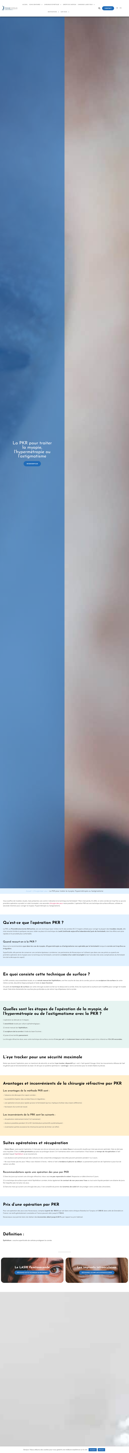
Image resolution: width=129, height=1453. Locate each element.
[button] (99, 8)
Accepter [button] (93, 1449)
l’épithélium (19, 1154)
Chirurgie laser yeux (40, 891)
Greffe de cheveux (69, 4)
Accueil (25, 4)
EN (121, 8)
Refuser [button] (101, 1449)
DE (117, 8)
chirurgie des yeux (56, 903)
